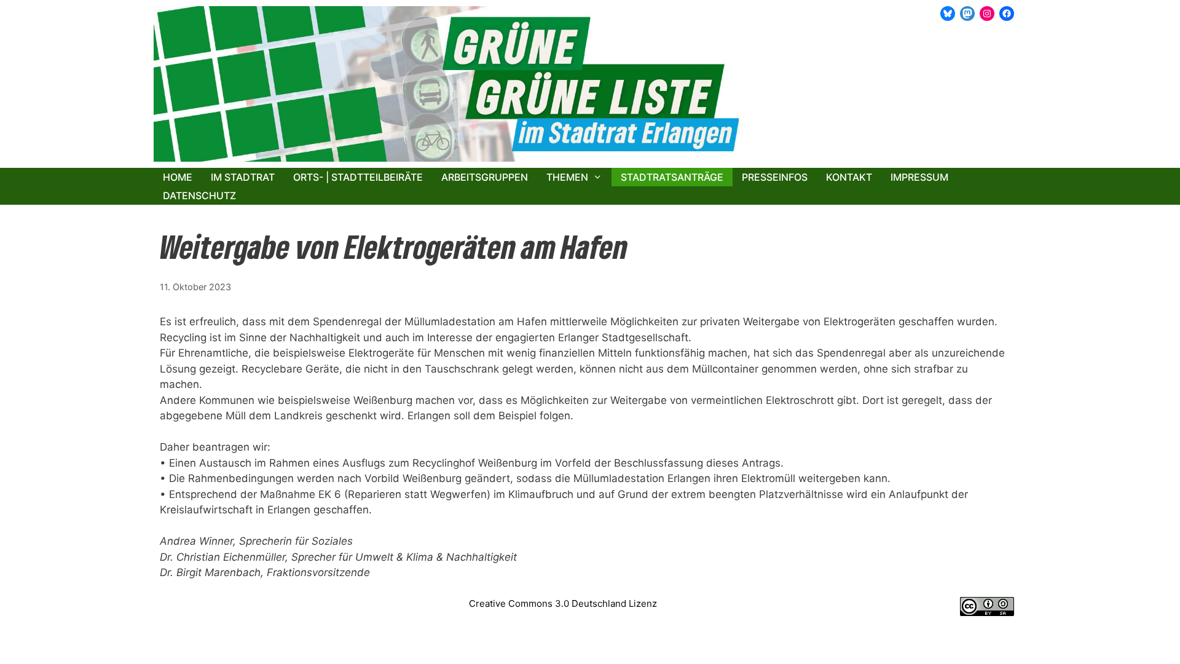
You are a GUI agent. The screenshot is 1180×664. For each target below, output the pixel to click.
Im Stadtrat (243, 177)
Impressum (919, 177)
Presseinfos (775, 177)
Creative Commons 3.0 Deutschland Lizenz (563, 603)
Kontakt (849, 177)
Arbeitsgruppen (484, 177)
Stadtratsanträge (672, 177)
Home (177, 177)
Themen (567, 177)
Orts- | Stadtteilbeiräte (358, 177)
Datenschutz (199, 195)
